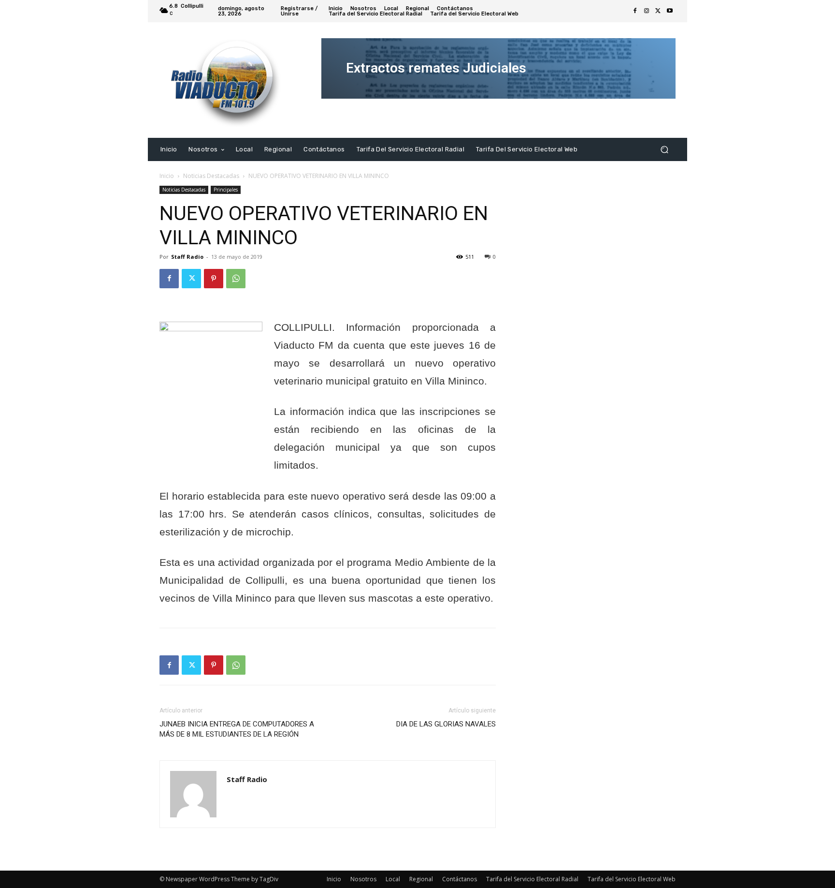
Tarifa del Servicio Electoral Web (632, 879)
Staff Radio (187, 256)
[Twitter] (658, 11)
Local (393, 879)
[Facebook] (635, 11)
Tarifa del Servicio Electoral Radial (532, 879)
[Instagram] (646, 11)
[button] (664, 149)
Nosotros (363, 879)
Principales (226, 189)
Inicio (166, 176)
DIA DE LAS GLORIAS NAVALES (446, 724)
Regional (421, 879)
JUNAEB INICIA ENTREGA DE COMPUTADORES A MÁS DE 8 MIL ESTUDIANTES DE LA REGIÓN (236, 729)
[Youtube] (670, 11)
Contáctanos (459, 879)
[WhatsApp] (235, 278)
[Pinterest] (213, 278)
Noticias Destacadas (211, 176)
